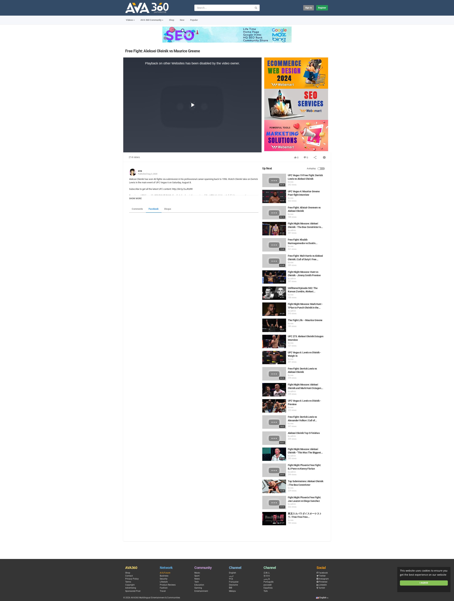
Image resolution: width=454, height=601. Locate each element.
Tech (196, 582)
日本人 (267, 573)
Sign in (308, 8)
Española (268, 588)
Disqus (167, 209)
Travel (163, 591)
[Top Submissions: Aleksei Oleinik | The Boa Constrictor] (274, 486)
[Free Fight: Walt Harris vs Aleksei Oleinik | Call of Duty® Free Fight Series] (274, 261)
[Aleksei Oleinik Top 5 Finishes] (274, 438)
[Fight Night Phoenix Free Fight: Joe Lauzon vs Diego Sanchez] (274, 502)
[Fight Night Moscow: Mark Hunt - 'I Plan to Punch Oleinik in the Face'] (274, 309)
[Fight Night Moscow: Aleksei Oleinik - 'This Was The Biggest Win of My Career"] (274, 454)
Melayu (232, 591)
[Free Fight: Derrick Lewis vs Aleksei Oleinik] (274, 374)
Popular (194, 20)
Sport (197, 576)
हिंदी (230, 588)
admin (293, 230)
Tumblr (321, 588)
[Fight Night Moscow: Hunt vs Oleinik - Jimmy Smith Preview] (274, 277)
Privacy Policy (132, 579)
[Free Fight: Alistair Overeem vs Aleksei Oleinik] (274, 212)
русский (268, 585)
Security (163, 579)
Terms (128, 582)
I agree (424, 582)
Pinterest (323, 582)
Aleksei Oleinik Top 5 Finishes (304, 433)
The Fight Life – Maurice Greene (305, 320)
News (197, 579)
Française (233, 582)
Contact (129, 576)
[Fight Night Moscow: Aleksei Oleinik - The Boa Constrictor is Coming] (274, 228)
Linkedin (323, 585)
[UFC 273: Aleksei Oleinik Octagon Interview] (274, 341)
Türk (266, 591)
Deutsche (233, 585)
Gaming (198, 588)
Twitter (322, 576)
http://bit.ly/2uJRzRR (182, 189)
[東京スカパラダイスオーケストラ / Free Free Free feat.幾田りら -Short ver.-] (274, 518)
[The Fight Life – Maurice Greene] (274, 325)
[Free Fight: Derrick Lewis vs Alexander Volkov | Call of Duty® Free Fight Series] (274, 422)
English (232, 573)
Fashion (164, 588)
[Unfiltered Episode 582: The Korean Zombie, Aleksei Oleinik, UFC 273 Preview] (274, 293)
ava (140, 170)
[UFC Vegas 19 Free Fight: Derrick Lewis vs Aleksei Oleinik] (274, 180)
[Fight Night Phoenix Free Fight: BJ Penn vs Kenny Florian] (274, 470)
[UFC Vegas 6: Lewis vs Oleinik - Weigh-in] (274, 357)
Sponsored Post (132, 591)
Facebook (154, 209)
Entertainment (201, 591)
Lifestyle (164, 582)
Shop (171, 20)
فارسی (267, 579)
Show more (135, 198)
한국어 (267, 576)
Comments (137, 209)
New (182, 20)
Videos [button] (129, 20)
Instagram (324, 579)
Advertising (130, 588)
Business (164, 576)
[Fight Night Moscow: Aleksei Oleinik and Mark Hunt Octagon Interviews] (274, 389)
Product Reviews (168, 585)
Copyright (130, 585)
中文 (231, 579)
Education (199, 585)
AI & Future (165, 573)
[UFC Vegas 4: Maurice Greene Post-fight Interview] (274, 196)
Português (268, 582)
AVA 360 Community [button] (151, 20)
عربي (231, 576)
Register (322, 8)
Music (197, 573)
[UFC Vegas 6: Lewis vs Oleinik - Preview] (274, 406)
